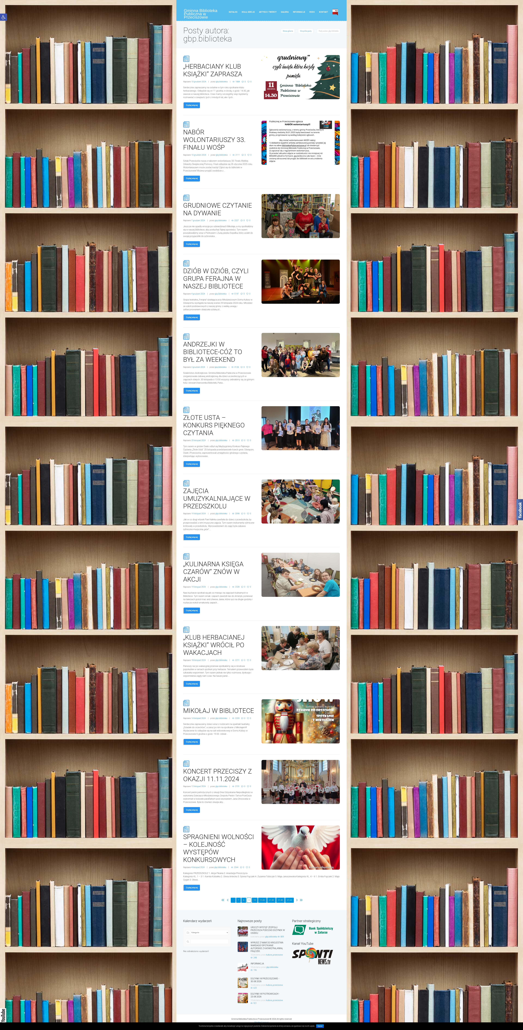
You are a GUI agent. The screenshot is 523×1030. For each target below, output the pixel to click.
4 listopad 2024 (198, 867)
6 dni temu (255, 937)
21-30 (271, 900)
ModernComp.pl (261, 1022)
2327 (236, 220)
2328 (237, 587)
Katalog (233, 12)
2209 (237, 718)
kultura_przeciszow (274, 955)
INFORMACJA (257, 963)
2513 (237, 440)
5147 (236, 294)
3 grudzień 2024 (198, 367)
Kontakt (323, 12)
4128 (236, 367)
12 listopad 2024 (198, 786)
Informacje (299, 12)
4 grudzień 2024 (198, 294)
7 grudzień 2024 (198, 220)
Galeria (285, 12)
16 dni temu (256, 985)
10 (255, 900)
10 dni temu (256, 955)
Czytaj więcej (192, 105)
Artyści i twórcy (267, 12)
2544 (236, 867)
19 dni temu (256, 1000)
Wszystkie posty (306, 31)
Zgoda (320, 1026)
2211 (237, 660)
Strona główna (288, 31)
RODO (312, 12)
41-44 (289, 900)
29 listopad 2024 (198, 440)
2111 (237, 155)
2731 (237, 786)
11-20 (262, 900)
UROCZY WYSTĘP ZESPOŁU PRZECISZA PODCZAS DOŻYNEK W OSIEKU (268, 930)
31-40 (280, 900)
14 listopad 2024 (198, 718)
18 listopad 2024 (198, 660)
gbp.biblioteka (222, 82)
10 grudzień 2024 (198, 82)
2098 (237, 513)
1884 (237, 82)
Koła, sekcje (248, 12)
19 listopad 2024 (198, 513)
